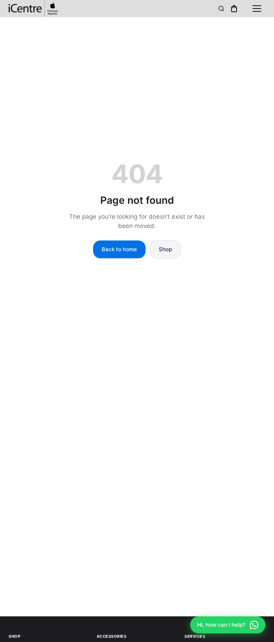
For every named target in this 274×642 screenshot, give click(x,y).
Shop (165, 249)
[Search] (221, 8)
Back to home (119, 249)
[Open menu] (256, 8)
